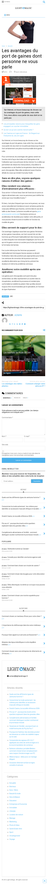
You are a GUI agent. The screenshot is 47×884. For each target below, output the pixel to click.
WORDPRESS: (7, 398)
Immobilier (13, 808)
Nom (4, 436)
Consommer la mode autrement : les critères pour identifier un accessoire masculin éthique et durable (22, 702)
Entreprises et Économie (18, 804)
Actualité (12, 783)
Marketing (13, 822)
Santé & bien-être (15, 829)
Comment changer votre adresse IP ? (35, 385)
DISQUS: (25, 397)
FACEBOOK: (17, 397)
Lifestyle (12, 811)
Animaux (12, 786)
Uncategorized (14, 836)
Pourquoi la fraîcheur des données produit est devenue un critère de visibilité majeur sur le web (24, 734)
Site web (5, 445)
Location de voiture (16, 815)
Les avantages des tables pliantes (12, 385)
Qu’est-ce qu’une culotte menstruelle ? (18, 130)
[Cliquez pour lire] (23, 345)
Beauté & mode (15, 793)
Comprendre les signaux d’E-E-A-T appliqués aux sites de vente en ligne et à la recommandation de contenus (24, 742)
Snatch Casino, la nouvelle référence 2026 (24, 708)
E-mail (27, 436)
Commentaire (7, 417)
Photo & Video (14, 825)
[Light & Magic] (23, 9)
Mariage (12, 818)
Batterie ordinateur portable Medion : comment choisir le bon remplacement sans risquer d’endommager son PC (23, 751)
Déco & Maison (14, 797)
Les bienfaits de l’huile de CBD (17, 352)
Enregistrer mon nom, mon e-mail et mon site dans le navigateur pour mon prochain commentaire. (21, 454)
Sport (11, 832)
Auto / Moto (13, 790)
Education (13, 800)
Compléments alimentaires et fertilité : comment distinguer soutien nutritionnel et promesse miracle (23, 720)
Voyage (12, 839)
